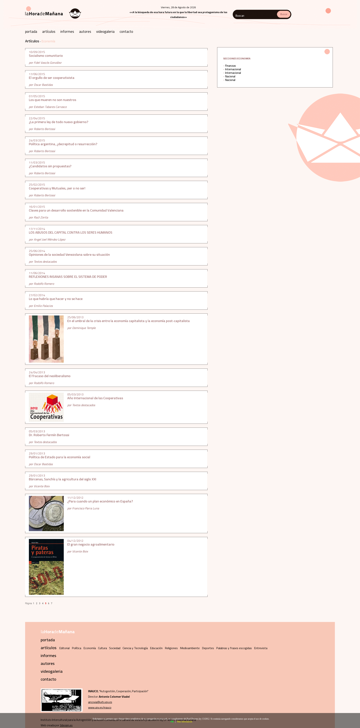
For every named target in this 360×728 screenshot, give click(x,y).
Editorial (64, 648)
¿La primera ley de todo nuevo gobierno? (58, 122)
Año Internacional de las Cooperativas (95, 398)
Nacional (230, 76)
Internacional (233, 69)
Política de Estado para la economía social (59, 457)
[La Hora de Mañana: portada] (53, 20)
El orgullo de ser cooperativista (51, 78)
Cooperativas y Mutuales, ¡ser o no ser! (57, 188)
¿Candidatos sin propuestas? (50, 166)
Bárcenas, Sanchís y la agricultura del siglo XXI (62, 479)
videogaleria (105, 31)
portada (31, 31)
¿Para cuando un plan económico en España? (100, 501)
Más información (184, 721)
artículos (48, 31)
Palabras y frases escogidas (234, 648)
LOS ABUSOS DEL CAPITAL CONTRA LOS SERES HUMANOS (70, 232)
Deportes (208, 648)
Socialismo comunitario (46, 55)
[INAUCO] (61, 710)
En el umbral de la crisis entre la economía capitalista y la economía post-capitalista (128, 321)
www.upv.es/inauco (99, 707)
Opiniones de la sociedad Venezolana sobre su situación (69, 254)
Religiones (171, 648)
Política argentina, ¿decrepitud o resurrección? (63, 144)
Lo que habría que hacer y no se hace (55, 299)
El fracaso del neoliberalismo (49, 376)
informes (67, 31)
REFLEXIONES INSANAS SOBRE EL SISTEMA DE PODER (68, 277)
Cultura (102, 648)
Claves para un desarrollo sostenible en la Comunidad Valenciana (76, 210)
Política (76, 648)
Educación (156, 648)
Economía (48, 41)
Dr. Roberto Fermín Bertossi (49, 435)
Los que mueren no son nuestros (52, 100)
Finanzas (230, 65)
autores (85, 31)
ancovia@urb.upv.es (100, 702)
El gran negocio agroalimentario (90, 544)
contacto (126, 31)
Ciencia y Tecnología (135, 648)
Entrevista (260, 648)
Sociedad (114, 648)
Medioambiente (190, 648)
